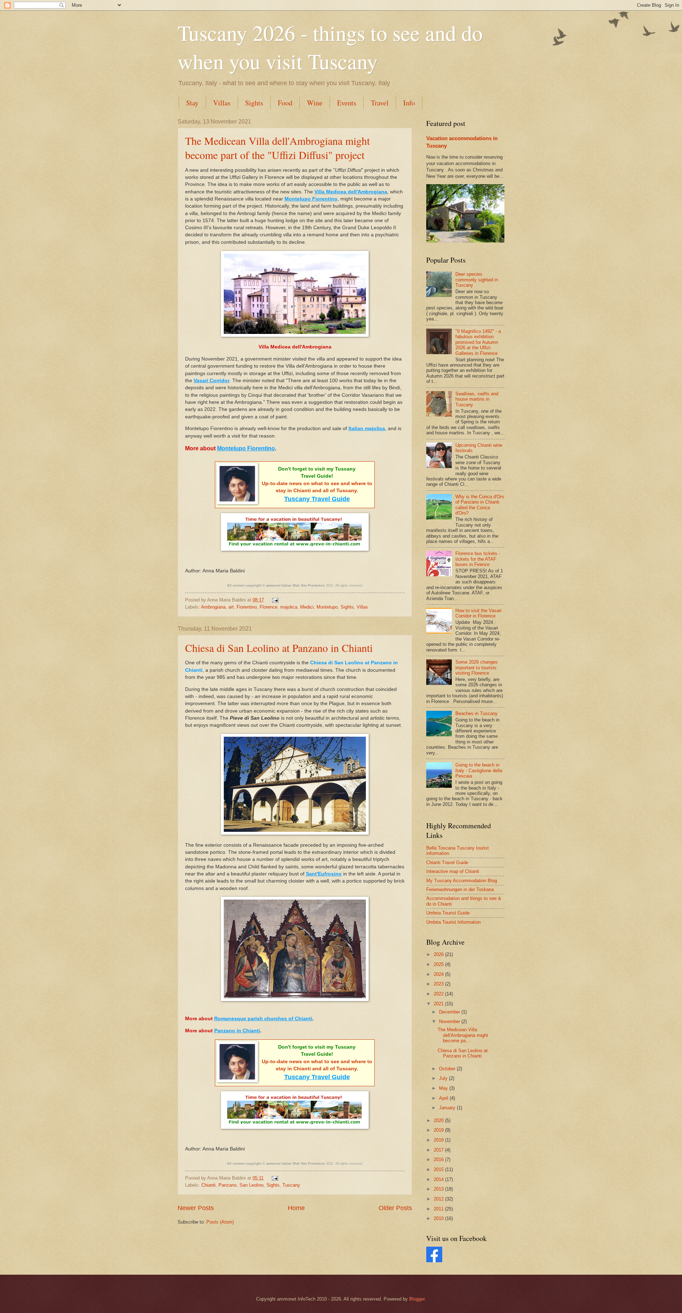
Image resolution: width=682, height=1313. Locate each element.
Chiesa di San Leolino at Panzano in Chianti (279, 648)
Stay (192, 103)
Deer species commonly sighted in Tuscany (476, 279)
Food (285, 103)
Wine (315, 103)
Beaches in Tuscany (476, 713)
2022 (439, 993)
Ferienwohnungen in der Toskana (460, 889)
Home (296, 1208)
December (450, 1012)
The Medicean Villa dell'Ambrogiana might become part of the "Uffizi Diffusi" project (277, 147)
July (444, 1078)
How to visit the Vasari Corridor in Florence (478, 613)
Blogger (416, 1299)
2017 (439, 1150)
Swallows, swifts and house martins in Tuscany (476, 399)
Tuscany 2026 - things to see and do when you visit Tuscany (330, 46)
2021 (439, 1003)
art (231, 607)
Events (346, 103)
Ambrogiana (213, 607)
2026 (439, 954)
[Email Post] (274, 600)
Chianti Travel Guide (447, 862)
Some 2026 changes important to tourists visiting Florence (476, 667)
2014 (439, 1179)
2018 (439, 1140)
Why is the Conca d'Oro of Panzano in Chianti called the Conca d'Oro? (479, 505)
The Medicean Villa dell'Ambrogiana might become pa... (463, 1035)
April (444, 1098)
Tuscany (291, 1185)
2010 (439, 1218)
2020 (439, 1120)
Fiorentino (247, 607)
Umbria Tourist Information (453, 922)
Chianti (208, 1185)
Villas (222, 103)
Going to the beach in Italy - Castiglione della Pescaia (478, 770)
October (448, 1068)
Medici (307, 607)
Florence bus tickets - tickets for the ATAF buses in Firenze (477, 559)
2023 (439, 984)
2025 (439, 964)
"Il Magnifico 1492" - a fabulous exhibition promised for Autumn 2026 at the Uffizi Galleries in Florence (478, 342)
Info (409, 103)
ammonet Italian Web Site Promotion (295, 585)
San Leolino (251, 1185)
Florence (268, 607)
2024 (439, 974)
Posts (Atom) (220, 1222)
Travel (380, 103)
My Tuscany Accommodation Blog (461, 880)
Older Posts (395, 1208)
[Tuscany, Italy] (434, 1260)
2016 (439, 1159)
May (444, 1088)
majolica (288, 607)
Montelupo (327, 607)
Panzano (227, 1185)
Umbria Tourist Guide (448, 913)
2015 (439, 1169)
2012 (439, 1199)
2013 (439, 1189)
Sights (254, 103)
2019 (439, 1130)
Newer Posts (196, 1208)
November (450, 1021)
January (448, 1107)
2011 (439, 1209)
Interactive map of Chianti (452, 871)
